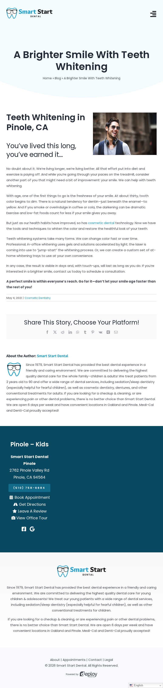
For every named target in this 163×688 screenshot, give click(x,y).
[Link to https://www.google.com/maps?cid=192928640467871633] (32, 529)
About (55, 659)
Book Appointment (32, 497)
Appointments (74, 659)
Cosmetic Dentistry (38, 298)
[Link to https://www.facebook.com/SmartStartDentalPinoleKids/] (24, 529)
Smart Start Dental (52, 355)
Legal (109, 659)
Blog (58, 78)
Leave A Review (32, 511)
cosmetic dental (101, 223)
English (138, 685)
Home (47, 78)
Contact (95, 659)
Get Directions (32, 504)
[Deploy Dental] (88, 674)
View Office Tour (32, 518)
